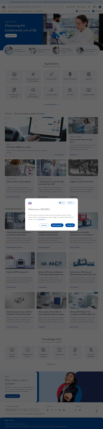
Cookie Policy (41, 219)
